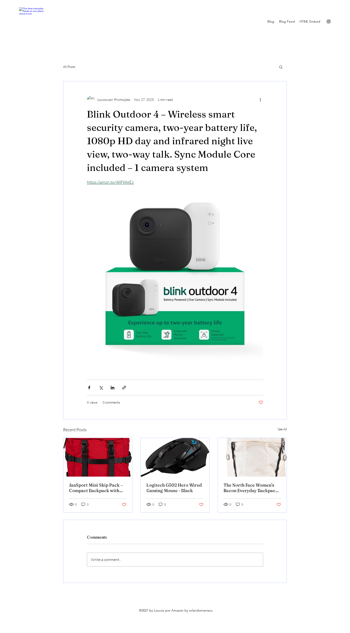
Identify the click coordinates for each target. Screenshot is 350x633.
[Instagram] (328, 21)
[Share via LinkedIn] (112, 387)
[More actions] (260, 99)
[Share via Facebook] (89, 387)
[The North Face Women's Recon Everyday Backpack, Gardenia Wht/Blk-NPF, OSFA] (252, 457)
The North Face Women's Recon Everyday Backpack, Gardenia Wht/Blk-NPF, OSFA (251, 487)
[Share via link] (124, 387)
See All (282, 429)
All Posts (69, 67)
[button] (281, 67)
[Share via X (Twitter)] (101, 387)
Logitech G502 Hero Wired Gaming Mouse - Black (174, 487)
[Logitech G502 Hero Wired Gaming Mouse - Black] (175, 457)
